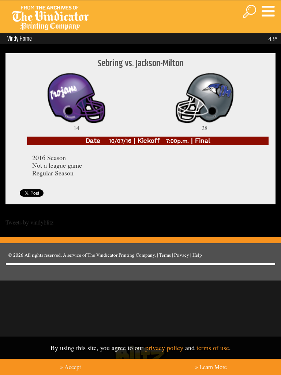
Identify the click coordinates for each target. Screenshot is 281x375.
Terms (165, 255)
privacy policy (164, 347)
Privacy (181, 255)
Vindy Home (19, 39)
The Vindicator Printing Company (121, 255)
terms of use (212, 347)
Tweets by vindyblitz (29, 222)
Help (197, 255)
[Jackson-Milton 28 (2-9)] (204, 122)
